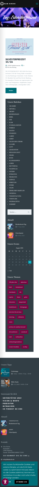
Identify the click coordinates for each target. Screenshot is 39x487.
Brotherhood (19, 287)
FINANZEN (12, 133)
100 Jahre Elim (13, 282)
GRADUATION (13, 149)
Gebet (25, 297)
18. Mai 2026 (20, 235)
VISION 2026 (13, 199)
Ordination (21, 317)
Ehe (20, 292)
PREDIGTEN (13, 177)
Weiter (11, 90)
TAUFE (11, 188)
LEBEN (11, 163)
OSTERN (12, 171)
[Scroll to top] (36, 482)
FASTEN (11, 130)
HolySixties (12, 302)
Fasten (18, 297)
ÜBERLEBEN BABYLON (16, 190)
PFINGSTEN (13, 174)
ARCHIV (11, 111)
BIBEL (11, 117)
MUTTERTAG (13, 166)
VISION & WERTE (11, 401)
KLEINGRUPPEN (14, 160)
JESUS (11, 158)
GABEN (11, 136)
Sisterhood (24, 332)
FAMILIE (12, 128)
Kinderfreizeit (12, 307)
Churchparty (19, 233)
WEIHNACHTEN (14, 201)
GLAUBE (12, 144)
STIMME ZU (21, 482)
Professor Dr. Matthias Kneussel (17, 327)
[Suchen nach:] (20, 212)
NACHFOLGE (13, 169)
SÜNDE (11, 185)
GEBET (11, 139)
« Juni (10, 270)
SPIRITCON (12, 182)
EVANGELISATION (15, 125)
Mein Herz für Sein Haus (15, 312)
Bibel (10, 287)
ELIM (11, 122)
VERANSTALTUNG (15, 196)
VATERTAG (12, 193)
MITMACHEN (9, 406)
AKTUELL (12, 109)
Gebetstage (14, 371)
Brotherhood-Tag (21, 224)
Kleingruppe (23, 307)
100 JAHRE (12, 106)
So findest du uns (12, 409)
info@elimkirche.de (8, 459)
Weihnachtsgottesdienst (15, 342)
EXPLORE (11, 297)
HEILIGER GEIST (14, 152)
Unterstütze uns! (12, 398)
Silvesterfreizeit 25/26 (16, 60)
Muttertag (11, 317)
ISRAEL (11, 155)
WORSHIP (12, 204)
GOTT (11, 147)
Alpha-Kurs (23, 282)
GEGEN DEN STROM (15, 141)
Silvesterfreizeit (13, 332)
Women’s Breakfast (14, 347)
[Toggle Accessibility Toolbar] (5, 482)
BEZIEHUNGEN (14, 114)
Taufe (10, 337)
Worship (25, 347)
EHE (10, 119)
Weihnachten (19, 337)
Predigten (8, 403)
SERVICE (12, 179)
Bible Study (15, 382)
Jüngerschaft (22, 302)
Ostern (10, 322)
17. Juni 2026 (21, 227)
